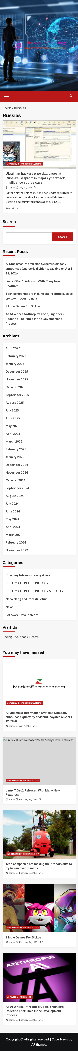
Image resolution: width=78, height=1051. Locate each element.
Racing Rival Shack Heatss (21, 637)
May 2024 (12, 519)
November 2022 (17, 550)
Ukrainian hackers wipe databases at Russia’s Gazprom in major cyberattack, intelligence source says (36, 178)
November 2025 (17, 379)
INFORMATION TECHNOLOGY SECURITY (35, 591)
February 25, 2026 (28, 873)
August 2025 (15, 402)
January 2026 (15, 363)
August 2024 (15, 496)
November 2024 (17, 472)
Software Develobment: (22, 615)
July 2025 (12, 410)
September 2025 (17, 395)
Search (9, 221)
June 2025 (13, 418)
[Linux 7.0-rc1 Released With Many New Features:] (39, 761)
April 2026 (13, 348)
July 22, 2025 (25, 187)
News (9, 607)
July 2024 (12, 503)
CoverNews (60, 1039)
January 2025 (15, 457)
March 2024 (14, 534)
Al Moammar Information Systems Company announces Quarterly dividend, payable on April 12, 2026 (39, 268)
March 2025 (14, 441)
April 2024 (13, 527)
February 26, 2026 (28, 799)
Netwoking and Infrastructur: (26, 599)
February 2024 (16, 542)
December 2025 (17, 371)
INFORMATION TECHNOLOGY (27, 583)
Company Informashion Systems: (24, 164)
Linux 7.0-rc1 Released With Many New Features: (33, 283)
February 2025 (16, 449)
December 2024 (17, 464)
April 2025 (13, 433)
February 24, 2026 (28, 942)
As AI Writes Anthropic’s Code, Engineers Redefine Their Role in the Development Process (35, 318)
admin (12, 187)
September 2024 (17, 488)
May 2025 (12, 426)
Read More (12, 208)
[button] (7, 96)
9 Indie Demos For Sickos (23, 306)
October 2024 (15, 480)
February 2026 (16, 356)
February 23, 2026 (28, 1020)
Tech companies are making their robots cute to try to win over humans (39, 296)
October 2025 (15, 387)
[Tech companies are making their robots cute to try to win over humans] (39, 834)
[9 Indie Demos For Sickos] (39, 908)
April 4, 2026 (25, 726)
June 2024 (13, 511)
